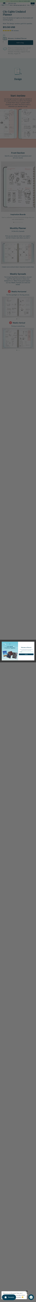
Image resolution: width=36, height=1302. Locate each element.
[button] (31, 1297)
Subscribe (26, 654)
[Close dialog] (33, 642)
